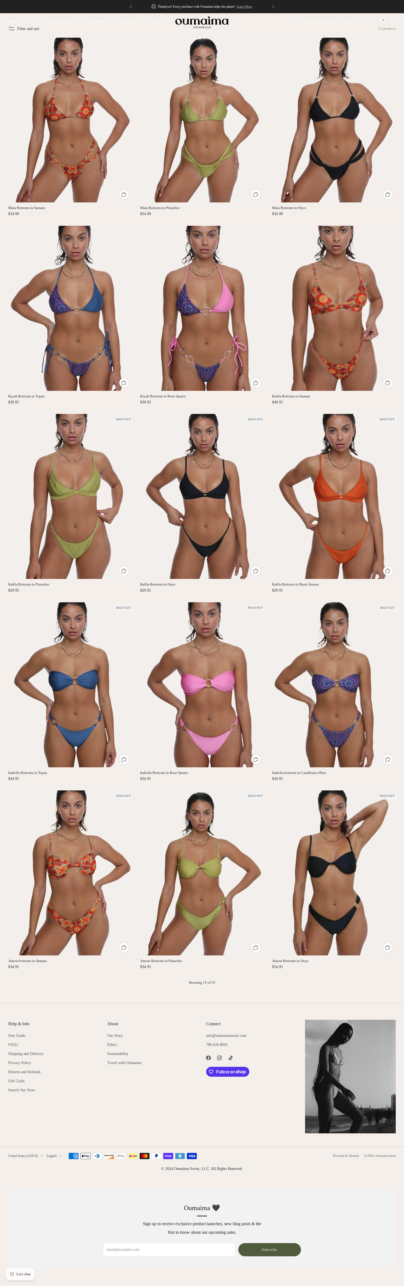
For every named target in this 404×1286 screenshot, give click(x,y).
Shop (32, 22)
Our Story (95, 22)
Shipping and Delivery (25, 1054)
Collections (127, 22)
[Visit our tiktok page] (230, 1058)
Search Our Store (21, 1090)
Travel (155, 22)
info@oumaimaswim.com (226, 1036)
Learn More (244, 7)
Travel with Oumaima (124, 1063)
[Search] (393, 22)
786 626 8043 (217, 1045)
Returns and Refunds (24, 1072)
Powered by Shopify (346, 1155)
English (348, 22)
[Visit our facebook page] (208, 1058)
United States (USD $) (316, 22)
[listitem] (202, 6)
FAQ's (13, 1045)
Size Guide (16, 1036)
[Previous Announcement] (130, 6)
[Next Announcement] (273, 6)
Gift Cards (16, 1081)
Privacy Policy (19, 1063)
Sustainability (61, 22)
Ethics (112, 1045)
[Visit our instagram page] (219, 1058)
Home (13, 22)
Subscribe (269, 1250)
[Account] (369, 22)
